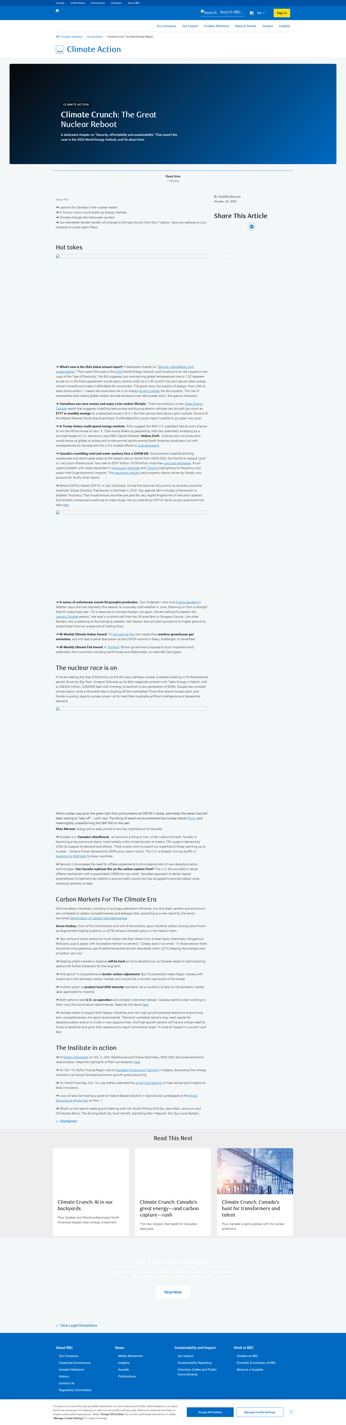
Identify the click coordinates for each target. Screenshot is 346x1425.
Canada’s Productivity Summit (137, 1070)
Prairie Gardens (187, 602)
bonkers (113, 647)
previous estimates (177, 463)
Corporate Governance (74, 1363)
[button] (222, 13)
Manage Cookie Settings (259, 1412)
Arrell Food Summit (148, 1083)
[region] (173, 1412)
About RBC (134, 3)
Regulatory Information (75, 1390)
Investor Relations (216, 26)
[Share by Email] (263, 227)
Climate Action (95, 36)
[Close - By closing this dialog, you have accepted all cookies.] (291, 1412)
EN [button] (259, 13)
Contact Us (66, 1383)
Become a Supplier (250, 1369)
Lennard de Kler (123, 634)
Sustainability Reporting (194, 1363)
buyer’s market (149, 391)
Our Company (166, 26)
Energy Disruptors (75, 1057)
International (98, 3)
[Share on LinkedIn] (240, 227)
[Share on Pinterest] (252, 227)
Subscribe (226, 256)
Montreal (133, 468)
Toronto (153, 468)
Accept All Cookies (210, 1412)
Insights (284, 26)
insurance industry (127, 473)
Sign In (282, 13)
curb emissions (148, 445)
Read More (173, 1292)
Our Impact (190, 26)
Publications (127, 1376)
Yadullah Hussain (229, 196)
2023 (119, 372)
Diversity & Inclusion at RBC (256, 1363)
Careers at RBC (247, 1356)
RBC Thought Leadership (69, 36)
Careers (267, 26)
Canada (60, 3)
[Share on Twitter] (229, 227)
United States (77, 3)
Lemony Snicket (67, 617)
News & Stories (245, 26)
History (64, 1376)
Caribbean (116, 3)
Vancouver (118, 468)
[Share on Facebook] (218, 227)
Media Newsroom (130, 1356)
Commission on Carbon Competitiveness (98, 918)
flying (192, 818)
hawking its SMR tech (71, 856)
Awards (123, 1369)
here (66, 505)
